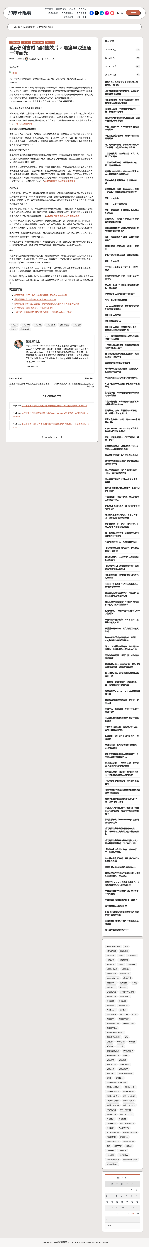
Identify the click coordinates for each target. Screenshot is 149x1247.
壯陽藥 (121, 955)
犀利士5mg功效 (112, 198)
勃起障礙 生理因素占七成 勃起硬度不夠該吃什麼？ (122, 507)
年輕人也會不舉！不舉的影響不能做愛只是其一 (122, 128)
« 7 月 (109, 1226)
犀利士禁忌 (110, 1128)
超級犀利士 (33, 341)
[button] (133, 12)
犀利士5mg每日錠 (113, 1105)
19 (117, 1207)
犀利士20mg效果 (129, 1105)
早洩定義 (132, 1042)
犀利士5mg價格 (130, 1087)
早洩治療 (110, 1046)
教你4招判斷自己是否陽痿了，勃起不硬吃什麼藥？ (122, 489)
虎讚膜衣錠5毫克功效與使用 (117, 362)
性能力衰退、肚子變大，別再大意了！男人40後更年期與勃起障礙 (122, 525)
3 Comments (49, 59)
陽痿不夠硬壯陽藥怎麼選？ (117, 300)
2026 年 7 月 (110, 58)
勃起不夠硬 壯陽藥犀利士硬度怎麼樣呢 (122, 255)
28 (127, 1213)
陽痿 (108, 1146)
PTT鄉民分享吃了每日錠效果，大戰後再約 (121, 268)
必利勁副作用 (111, 992)
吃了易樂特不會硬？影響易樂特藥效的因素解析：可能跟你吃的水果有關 (122, 146)
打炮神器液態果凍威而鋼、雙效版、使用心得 (122, 701)
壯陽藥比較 (110, 964)
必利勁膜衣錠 (123, 1005)
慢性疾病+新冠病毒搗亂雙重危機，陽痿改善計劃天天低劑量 (122, 119)
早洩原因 (110, 1042)
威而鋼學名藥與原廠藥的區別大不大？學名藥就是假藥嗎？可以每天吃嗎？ (122, 842)
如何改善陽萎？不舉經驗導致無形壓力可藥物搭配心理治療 (122, 403)
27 (122, 1213)
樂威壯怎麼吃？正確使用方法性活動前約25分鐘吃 (122, 558)
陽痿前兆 (129, 1146)
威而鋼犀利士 (111, 983)
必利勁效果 (110, 1001)
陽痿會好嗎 (122, 1150)
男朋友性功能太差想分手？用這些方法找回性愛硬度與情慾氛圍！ (122, 594)
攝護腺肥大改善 (112, 1028)
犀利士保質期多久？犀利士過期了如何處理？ (122, 238)
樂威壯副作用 (111, 1064)
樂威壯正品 (110, 1073)
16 (137, 1202)
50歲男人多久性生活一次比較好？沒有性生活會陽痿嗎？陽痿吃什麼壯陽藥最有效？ (122, 810)
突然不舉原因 (111, 1137)
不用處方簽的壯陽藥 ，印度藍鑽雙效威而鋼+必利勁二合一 (122, 346)
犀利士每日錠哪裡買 (127, 1123)
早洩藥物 (120, 1046)
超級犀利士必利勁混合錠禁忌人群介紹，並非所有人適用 (121, 800)
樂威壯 (125, 1055)
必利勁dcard (111, 987)
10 (107, 1202)
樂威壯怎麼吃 (123, 1069)
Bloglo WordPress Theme (97, 1242)
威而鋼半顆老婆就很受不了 (117, 930)
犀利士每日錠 (111, 1123)
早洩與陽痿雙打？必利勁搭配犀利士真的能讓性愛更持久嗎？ (122, 229)
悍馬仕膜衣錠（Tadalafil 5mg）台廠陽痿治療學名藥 (122, 821)
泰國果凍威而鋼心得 (125, 1073)
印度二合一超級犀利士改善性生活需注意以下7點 (122, 710)
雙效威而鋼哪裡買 (24, 124)
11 (112, 1202)
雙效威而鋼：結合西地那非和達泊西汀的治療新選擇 (122, 746)
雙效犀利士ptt (123, 1155)
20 (122, 1207)
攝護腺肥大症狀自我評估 (115, 1033)
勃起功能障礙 (111, 951)
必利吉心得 (77, 325)
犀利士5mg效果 (128, 1101)
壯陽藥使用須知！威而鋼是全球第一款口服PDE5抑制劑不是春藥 (122, 448)
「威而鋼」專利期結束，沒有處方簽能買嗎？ (122, 782)
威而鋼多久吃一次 (113, 978)
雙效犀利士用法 (112, 1164)
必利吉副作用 (50, 325)
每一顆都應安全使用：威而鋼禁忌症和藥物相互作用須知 (122, 534)
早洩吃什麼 (121, 1042)
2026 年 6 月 (110, 66)
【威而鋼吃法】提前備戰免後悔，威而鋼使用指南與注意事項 (122, 567)
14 (127, 1202)
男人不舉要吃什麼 (113, 1132)
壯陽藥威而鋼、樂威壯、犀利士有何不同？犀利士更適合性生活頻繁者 (122, 773)
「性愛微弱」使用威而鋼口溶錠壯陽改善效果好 (35, 299)
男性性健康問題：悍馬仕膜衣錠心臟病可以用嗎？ (122, 657)
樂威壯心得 (110, 1069)
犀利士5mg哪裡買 (113, 315)
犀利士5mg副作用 (113, 1092)
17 (107, 1207)
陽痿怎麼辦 (50, 42)
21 (127, 1207)
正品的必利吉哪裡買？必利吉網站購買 (62, 216)
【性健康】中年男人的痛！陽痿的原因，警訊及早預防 (121, 851)
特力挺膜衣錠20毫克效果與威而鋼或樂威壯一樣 (122, 675)
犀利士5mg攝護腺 (113, 1101)
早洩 (126, 1037)
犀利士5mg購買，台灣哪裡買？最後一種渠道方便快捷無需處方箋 (122, 328)
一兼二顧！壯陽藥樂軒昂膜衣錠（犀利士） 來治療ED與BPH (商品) (43, 312)
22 (132, 1207)
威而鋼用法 (124, 983)
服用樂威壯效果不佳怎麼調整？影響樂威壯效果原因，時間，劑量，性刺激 (46, 303)
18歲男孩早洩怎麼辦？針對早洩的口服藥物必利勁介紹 (122, 621)
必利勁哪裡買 (111, 996)
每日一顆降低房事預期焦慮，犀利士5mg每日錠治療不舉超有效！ (121, 639)
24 (107, 1213)
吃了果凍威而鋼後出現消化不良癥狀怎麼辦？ (34, 308)
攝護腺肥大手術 (128, 1023)
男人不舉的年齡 (124, 1128)
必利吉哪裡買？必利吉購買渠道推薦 (59, 181)
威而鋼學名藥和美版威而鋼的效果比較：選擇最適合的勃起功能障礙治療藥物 (122, 831)
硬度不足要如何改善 (130, 1132)
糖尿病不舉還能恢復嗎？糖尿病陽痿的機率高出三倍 (122, 462)
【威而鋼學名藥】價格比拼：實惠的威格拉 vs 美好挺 (122, 549)
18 (112, 1207)
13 (122, 1202)
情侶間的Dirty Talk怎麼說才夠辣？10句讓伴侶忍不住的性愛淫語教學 (122, 883)
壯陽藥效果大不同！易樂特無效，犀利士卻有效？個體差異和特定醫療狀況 (122, 191)
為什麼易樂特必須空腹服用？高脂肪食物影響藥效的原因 (122, 92)
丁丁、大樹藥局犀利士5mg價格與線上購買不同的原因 (122, 337)
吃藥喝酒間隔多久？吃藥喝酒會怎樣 (121, 542)
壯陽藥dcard (132, 955)
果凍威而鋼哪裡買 (113, 1055)
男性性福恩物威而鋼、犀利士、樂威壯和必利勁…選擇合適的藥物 (122, 603)
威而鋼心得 (127, 978)
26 (117, 1213)
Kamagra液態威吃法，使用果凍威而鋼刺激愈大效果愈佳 (122, 307)
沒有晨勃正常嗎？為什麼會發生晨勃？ (122, 455)
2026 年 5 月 (110, 75)
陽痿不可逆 (118, 1146)
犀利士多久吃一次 (126, 1114)
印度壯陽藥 (20, 13)
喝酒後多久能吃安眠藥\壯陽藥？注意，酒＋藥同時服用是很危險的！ (122, 516)
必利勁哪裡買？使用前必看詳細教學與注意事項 (122, 576)
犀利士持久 (110, 1119)
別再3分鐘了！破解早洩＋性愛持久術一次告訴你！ (122, 612)
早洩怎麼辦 (26, 42)
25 (112, 1213)
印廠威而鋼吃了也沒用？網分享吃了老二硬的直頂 (122, 892)
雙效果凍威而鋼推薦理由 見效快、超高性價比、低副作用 (122, 355)
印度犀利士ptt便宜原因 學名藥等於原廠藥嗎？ (122, 385)
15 (132, 1202)
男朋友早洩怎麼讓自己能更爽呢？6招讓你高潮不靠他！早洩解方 (122, 875)
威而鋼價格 (125, 969)
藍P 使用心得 (24, 329)
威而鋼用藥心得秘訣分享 (116, 906)
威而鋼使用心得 (112, 969)
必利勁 (134, 983)
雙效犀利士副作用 (113, 1160)
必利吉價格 (38, 325)
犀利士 (109, 1078)
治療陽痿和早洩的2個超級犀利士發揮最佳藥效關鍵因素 (122, 791)
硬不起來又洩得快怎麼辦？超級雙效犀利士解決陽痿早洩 (122, 370)
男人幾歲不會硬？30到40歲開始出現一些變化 (122, 480)
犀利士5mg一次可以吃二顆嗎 (116, 1082)
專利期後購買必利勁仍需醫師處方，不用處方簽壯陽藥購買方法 (122, 755)
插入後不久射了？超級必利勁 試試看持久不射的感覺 (122, 286)
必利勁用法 (110, 1005)
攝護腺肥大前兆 (124, 1019)
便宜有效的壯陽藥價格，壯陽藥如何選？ (121, 182)
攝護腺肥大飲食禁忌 (113, 1037)
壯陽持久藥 (15, 42)
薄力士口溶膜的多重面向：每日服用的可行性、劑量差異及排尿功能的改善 (122, 648)
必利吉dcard (111, 1010)
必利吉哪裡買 (64, 325)
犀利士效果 (122, 1119)
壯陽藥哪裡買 (123, 960)
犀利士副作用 (111, 1110)
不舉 (126, 946)
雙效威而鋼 (110, 1155)
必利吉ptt (14, 325)
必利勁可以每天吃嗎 (127, 992)
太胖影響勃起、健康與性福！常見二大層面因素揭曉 (122, 155)
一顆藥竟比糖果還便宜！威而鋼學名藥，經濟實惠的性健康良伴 (121, 683)
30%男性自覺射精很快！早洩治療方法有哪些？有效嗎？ (121, 83)
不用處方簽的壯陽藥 (113, 946)
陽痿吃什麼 (110, 1150)
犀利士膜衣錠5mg (113, 321)
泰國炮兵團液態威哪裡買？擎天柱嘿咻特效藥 (122, 719)
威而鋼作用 (131, 964)
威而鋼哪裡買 (124, 974)
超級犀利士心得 (128, 1141)
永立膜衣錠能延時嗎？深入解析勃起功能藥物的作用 (122, 860)
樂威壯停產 (110, 1060)
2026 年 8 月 (110, 49)
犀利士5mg (119, 1078)
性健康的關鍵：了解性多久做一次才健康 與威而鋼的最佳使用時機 (122, 764)
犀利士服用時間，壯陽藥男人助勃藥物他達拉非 (122, 212)
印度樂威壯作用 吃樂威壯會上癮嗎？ (121, 900)
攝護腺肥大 (110, 1019)
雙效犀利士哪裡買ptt (130, 1160)
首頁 (15, 27)
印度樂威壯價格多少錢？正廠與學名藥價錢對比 (122, 922)
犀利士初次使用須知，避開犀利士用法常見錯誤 (122, 137)
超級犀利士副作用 (113, 1141)
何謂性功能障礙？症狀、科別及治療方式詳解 (122, 277)
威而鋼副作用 (111, 974)
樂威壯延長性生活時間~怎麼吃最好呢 (121, 377)
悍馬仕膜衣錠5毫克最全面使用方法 (120, 867)
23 (137, 1207)
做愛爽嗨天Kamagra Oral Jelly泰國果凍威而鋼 (122, 692)
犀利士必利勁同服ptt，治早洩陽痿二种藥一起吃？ (122, 439)
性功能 (134, 1014)
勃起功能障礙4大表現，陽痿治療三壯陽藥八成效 (122, 421)
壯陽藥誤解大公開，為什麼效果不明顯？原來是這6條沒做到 (40, 295)
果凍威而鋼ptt (128, 1051)
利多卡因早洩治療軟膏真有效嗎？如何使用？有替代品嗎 (122, 913)
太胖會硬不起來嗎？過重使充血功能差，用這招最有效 (121, 164)
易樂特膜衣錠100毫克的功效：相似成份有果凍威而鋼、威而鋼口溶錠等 (122, 666)
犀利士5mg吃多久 (113, 1096)
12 (117, 1202)
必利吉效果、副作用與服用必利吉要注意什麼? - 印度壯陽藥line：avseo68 (54, 405)
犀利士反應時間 (125, 1110)
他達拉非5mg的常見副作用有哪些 (120, 294)
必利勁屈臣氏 (124, 996)
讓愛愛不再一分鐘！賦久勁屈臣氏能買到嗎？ (122, 630)
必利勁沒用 (122, 1001)
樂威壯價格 (122, 1060)
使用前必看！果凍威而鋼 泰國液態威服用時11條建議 (122, 394)
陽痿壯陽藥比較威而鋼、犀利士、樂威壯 (122, 247)
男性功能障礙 (38, 42)
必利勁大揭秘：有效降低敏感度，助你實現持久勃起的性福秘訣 (122, 101)
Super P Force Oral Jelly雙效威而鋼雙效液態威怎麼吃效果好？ (121, 430)
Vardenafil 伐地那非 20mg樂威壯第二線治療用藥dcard (121, 585)
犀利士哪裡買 (111, 1114)
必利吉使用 (26, 325)
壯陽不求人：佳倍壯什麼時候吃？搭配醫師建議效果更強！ (122, 220)
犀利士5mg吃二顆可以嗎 (116, 204)
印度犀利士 (110, 955)
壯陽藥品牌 (110, 960)
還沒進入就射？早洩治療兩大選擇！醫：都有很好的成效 (121, 110)
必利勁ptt (123, 987)
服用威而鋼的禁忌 (113, 1051)
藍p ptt (13, 329)
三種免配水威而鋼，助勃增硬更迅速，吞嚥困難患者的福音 (122, 728)
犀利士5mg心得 (112, 261)
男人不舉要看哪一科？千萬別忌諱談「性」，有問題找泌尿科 (121, 471)
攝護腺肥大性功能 (113, 1023)
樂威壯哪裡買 (124, 1064)
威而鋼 (121, 964)
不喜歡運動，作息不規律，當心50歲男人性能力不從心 (122, 498)
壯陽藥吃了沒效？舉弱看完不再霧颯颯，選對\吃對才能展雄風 (121, 412)
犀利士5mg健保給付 (113, 1087)
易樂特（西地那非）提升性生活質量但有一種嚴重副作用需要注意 (122, 173)
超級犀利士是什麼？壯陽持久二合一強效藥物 (122, 737)
